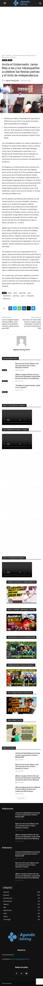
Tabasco (10, 60)
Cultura (4, 370)
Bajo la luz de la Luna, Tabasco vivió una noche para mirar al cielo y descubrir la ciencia (27, 365)
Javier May (16, 296)
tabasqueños (30, 296)
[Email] (29, 308)
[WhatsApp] (20, 308)
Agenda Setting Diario (12, 80)
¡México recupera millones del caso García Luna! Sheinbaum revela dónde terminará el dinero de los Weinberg (27, 376)
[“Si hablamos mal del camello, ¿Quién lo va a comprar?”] (8, 389)
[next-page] (6, 396)
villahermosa (6, 298)
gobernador (22, 293)
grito (29, 293)
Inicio (3, 55)
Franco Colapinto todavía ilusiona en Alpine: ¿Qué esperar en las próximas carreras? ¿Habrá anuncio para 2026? (10, 324)
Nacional (8, 55)
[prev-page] (3, 396)
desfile (10, 293)
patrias (23, 296)
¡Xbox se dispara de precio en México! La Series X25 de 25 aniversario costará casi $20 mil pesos (27, 789)
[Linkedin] (24, 308)
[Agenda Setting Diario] (3, 81)
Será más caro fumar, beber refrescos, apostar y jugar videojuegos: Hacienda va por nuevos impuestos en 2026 (32, 324)
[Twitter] (15, 308)
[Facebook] (10, 308)
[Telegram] (33, 308)
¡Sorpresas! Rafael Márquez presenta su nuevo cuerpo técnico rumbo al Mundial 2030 (27, 755)
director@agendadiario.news (20, 959)
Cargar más (21, 798)
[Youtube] (26, 973)
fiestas (15, 293)
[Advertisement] (21, 29)
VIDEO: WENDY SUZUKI (15, 720)
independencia (7, 296)
